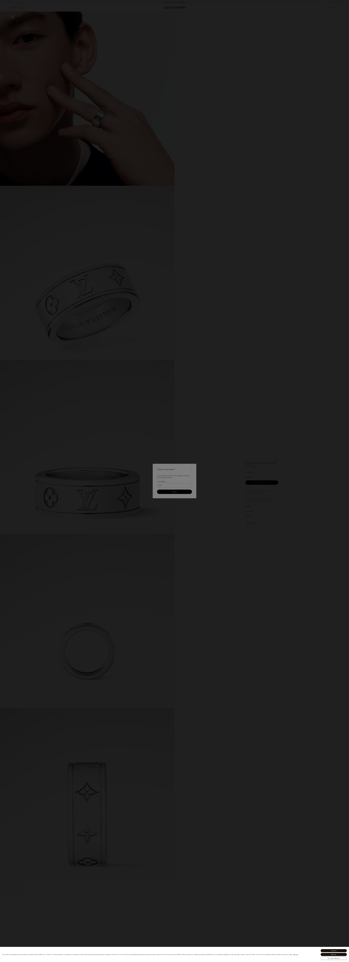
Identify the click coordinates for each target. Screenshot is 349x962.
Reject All (333, 954)
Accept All (334, 950)
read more (295, 954)
